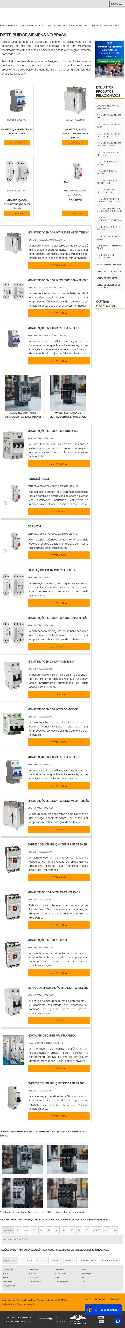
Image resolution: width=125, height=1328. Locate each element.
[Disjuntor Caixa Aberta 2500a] (67, 1193)
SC (56, 1230)
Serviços (115, 1299)
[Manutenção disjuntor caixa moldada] (13, 919)
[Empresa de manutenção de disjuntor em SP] (13, 872)
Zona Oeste (42, 1260)
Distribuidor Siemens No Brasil (33, 25)
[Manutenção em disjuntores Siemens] (13, 458)
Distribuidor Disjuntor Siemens (109, 228)
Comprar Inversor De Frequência (108, 107)
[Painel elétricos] (13, 506)
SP (41, 1230)
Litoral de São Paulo (109, 1260)
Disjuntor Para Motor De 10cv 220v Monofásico (68, 25)
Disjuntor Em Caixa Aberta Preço (107, 172)
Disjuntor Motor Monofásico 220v (106, 191)
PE (72, 1230)
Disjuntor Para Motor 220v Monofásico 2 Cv (108, 200)
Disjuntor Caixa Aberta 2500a (109, 116)
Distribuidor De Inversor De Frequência (109, 219)
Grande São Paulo (88, 1260)
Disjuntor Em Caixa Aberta (107, 163)
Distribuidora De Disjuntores (105, 256)
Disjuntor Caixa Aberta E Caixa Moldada (109, 144)
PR (49, 1230)
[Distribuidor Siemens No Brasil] (23, 393)
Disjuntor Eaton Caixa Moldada (108, 153)
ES (34, 1230)
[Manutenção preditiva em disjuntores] (13, 784)
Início (88, 1299)
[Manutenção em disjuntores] (13, 967)
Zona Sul (56, 1260)
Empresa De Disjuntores (109, 264)
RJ (18, 1230)
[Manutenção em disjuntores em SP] (13, 689)
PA (115, 1230)
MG (26, 1230)
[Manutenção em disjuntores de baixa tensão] (13, 645)
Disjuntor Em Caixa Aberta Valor (105, 25)
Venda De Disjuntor (107, 278)
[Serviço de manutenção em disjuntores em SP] (13, 1015)
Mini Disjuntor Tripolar (109, 271)
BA (79, 1230)
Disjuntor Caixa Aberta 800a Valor (109, 135)
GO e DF (96, 1230)
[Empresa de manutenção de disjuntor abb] (13, 1111)
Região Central (9, 1260)
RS (64, 1230)
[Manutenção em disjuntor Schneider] (13, 737)
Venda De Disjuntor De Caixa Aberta (108, 286)
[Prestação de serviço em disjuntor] (13, 597)
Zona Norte (27, 1260)
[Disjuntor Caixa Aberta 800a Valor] (22, 1193)
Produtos (100, 1299)
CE (87, 1230)
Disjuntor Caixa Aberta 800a (109, 125)
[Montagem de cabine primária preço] (13, 1063)
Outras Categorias (106, 303)
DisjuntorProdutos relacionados (108, 91)
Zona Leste (70, 1260)
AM (106, 1230)
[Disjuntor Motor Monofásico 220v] (22, 1159)
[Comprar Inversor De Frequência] (67, 1159)
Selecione (7, 1230)
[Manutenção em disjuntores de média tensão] (13, 828)
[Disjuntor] (13, 554)
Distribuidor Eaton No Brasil (108, 237)
